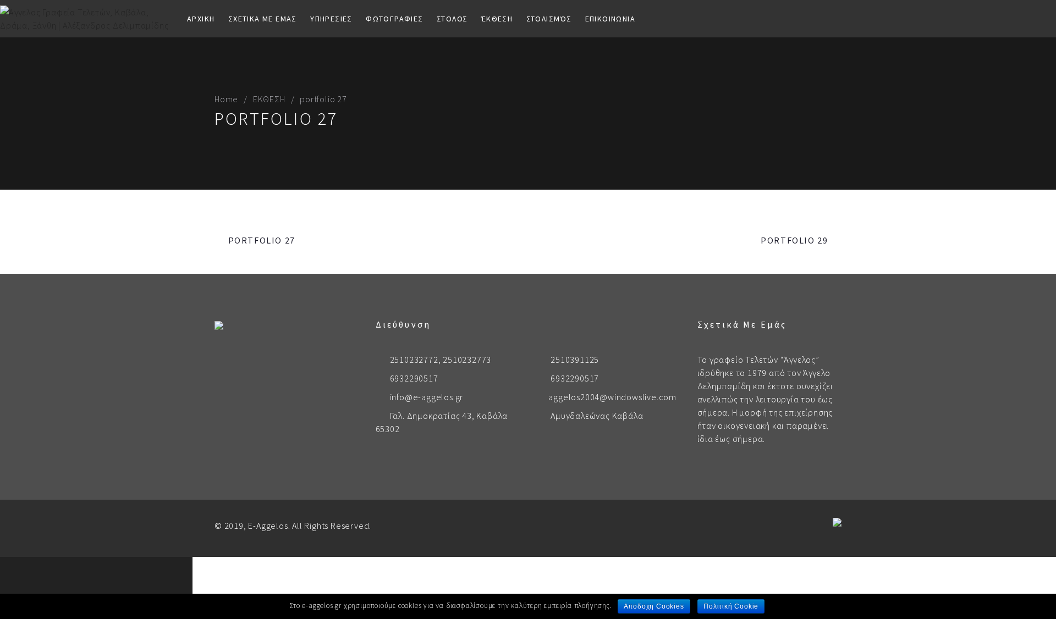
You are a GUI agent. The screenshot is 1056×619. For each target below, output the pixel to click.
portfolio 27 (261, 240)
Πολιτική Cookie (730, 606)
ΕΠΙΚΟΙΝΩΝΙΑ (610, 19)
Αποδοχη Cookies (654, 606)
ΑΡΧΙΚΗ (201, 19)
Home (226, 98)
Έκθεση (497, 19)
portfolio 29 (794, 240)
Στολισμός (549, 19)
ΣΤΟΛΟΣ (452, 19)
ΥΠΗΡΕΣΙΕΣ (331, 19)
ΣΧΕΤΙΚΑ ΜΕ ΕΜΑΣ (262, 19)
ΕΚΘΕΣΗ (269, 98)
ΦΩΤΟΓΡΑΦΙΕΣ (394, 19)
